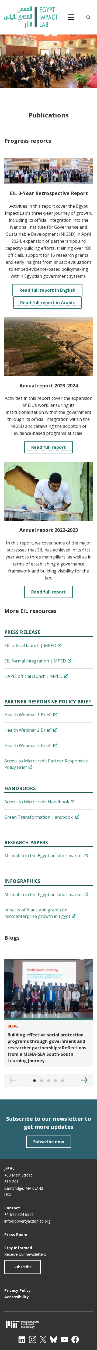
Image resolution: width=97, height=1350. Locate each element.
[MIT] (48, 1324)
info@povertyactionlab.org (27, 1221)
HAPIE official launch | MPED (33, 676)
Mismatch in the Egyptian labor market (43, 856)
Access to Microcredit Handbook (36, 802)
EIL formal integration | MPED (35, 661)
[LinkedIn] (22, 1339)
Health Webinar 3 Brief (28, 745)
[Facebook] (75, 1339)
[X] (43, 1339)
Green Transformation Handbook (39, 817)
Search (88, 17)
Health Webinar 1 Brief (28, 715)
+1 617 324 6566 (19, 1214)
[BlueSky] (53, 1339)
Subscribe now (48, 1142)
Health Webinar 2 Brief (28, 730)
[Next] (84, 1080)
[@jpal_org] (32, 1339)
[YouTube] (64, 1339)
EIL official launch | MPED (30, 645)
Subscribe (22, 1266)
